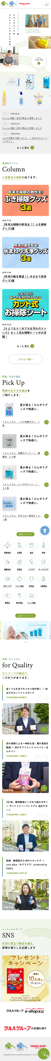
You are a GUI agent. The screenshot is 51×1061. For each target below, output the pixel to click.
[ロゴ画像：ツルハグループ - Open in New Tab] (30, 4)
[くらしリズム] (9, 4)
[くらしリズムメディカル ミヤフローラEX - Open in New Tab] (26, 81)
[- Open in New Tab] (25, 1011)
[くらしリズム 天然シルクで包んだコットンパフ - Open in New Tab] (9, 81)
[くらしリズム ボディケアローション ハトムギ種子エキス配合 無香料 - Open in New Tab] (24, 98)
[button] (23, 642)
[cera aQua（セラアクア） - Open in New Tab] (26, 630)
